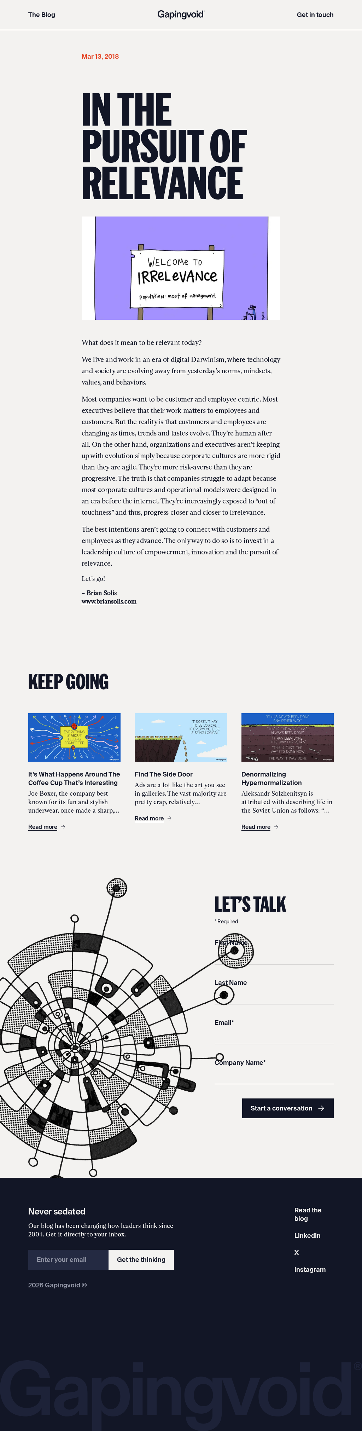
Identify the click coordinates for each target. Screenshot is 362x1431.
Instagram (310, 1269)
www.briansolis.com (109, 601)
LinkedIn (307, 1235)
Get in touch (315, 14)
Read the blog (308, 1214)
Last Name (231, 982)
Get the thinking (141, 1259)
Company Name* (240, 1062)
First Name (231, 942)
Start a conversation (282, 1108)
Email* (224, 1022)
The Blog (41, 14)
